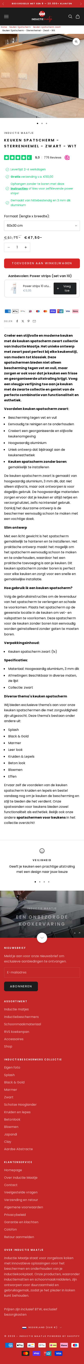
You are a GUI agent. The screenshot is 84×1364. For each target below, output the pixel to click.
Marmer (10, 1089)
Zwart (8, 1097)
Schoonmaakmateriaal (22, 1024)
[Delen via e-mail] (34, 321)
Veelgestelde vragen (21, 1192)
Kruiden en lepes (17, 1112)
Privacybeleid (15, 1214)
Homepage (13, 1170)
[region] (42, 861)
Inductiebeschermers (21, 1016)
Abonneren (21, 986)
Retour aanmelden (19, 1237)
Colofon (10, 1229)
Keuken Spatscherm (20, 27)
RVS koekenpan (16, 1031)
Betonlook (12, 1119)
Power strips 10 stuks (37, 286)
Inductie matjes (16, 1009)
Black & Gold (14, 1082)
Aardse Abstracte (18, 1149)
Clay (7, 1141)
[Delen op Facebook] (17, 321)
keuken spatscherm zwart (47, 27)
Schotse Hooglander (20, 1104)
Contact (11, 1185)
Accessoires (13, 1039)
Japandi (10, 1134)
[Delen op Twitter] (22, 321)
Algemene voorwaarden (23, 1207)
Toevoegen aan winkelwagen (42, 263)
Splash (9, 1075)
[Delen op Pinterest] (28, 321)
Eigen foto (12, 1067)
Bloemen (11, 1126)
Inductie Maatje (19, 133)
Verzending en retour (21, 1200)
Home (4, 27)
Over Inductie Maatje (21, 1177)
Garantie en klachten (21, 1222)
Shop (8, 1046)
